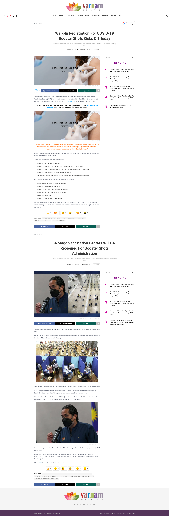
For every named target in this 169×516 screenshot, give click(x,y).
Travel (87, 16)
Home (35, 23)
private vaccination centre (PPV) (66, 218)
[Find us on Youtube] (10, 16)
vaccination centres (87, 476)
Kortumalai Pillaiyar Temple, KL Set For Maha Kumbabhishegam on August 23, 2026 (122, 98)
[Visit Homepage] (84, 7)
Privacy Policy (131, 513)
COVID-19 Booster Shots (63, 473)
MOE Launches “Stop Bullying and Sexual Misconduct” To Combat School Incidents (122, 88)
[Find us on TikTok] (13, 16)
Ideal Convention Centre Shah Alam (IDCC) (46, 476)
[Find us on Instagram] (7, 16)
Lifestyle (105, 16)
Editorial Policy (121, 513)
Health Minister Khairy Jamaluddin (81, 473)
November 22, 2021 (85, 49)
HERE (40, 463)
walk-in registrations (59, 220)
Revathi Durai (73, 49)
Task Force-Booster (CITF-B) (43, 220)
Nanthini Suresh (74, 264)
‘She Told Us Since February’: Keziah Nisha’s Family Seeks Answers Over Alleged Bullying (121, 79)
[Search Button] (167, 16)
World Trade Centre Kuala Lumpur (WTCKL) (46, 478)
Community (95, 16)
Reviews (62, 16)
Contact (112, 513)
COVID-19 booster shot (49, 218)
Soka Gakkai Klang (75, 476)
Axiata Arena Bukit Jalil (49, 473)
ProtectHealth (81, 218)
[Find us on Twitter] (4, 16)
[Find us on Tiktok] (87, 505)
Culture (80, 16)
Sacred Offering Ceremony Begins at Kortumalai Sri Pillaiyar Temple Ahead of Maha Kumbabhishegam (122, 322)
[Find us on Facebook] (1, 16)
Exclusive (71, 16)
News (54, 16)
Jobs (108, 513)
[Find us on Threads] (16, 16)
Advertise (102, 513)
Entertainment (116, 16)
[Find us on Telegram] (94, 505)
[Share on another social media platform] (98, 90)
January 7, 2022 (86, 264)
